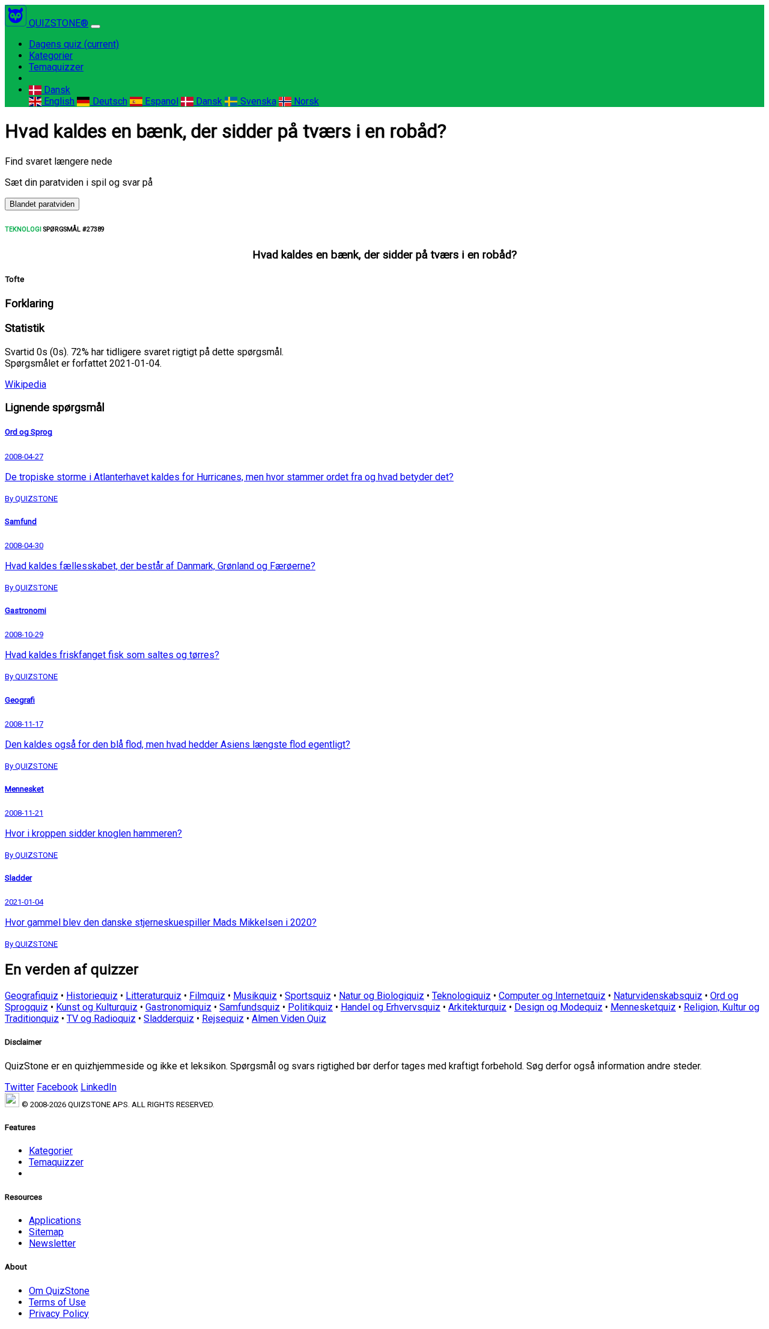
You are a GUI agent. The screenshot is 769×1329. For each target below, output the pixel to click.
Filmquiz (207, 995)
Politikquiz (310, 1007)
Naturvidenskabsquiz (657, 995)
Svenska (257, 101)
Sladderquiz (169, 1018)
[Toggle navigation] (95, 26)
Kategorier (51, 55)
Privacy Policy (59, 1313)
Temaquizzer (56, 67)
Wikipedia (25, 384)
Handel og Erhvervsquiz (390, 1007)
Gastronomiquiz (178, 1007)
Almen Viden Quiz (289, 1018)
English (57, 101)
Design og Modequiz (558, 1007)
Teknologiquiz (461, 995)
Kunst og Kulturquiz (97, 1007)
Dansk (55, 90)
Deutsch (108, 101)
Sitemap (46, 1232)
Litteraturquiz (153, 995)
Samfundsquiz (249, 1007)
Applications (55, 1220)
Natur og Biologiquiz (381, 995)
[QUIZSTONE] (17, 23)
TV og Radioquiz (101, 1018)
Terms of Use (57, 1302)
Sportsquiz (308, 995)
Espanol (160, 101)
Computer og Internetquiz (552, 995)
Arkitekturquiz (477, 1007)
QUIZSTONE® (58, 23)
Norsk (305, 101)
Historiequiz (92, 995)
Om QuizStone (59, 1291)
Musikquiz (255, 995)
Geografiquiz (31, 995)
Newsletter (52, 1243)
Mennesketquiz (643, 1007)
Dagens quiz (74, 44)
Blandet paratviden (42, 204)
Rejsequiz (223, 1018)
